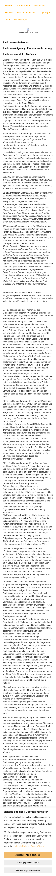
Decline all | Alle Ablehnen (28, 870)
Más (6, 19)
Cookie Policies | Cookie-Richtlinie (30, 846)
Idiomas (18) (19, 19)
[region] (28, 841)
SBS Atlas (9, 12)
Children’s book (23, 5)
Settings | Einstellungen (28, 862)
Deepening (43, 12)
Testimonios (39, 5)
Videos (8, 5)
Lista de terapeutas (26, 12)
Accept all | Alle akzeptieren (28, 854)
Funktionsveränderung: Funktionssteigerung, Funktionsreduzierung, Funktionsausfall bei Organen (27, 48)
